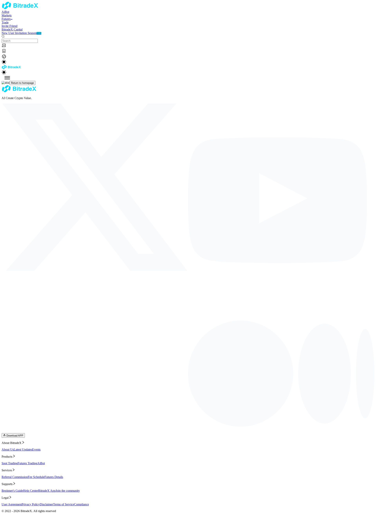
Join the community (68, 490)
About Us (8, 449)
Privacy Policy (31, 504)
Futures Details (53, 477)
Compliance (81, 504)
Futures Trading (27, 463)
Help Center (30, 490)
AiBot (41, 463)
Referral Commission (15, 477)
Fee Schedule (36, 477)
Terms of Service (63, 504)
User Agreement (12, 504)
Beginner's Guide (12, 490)
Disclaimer (46, 504)
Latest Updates (23, 449)
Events (36, 449)
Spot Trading (10, 463)
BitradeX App (47, 490)
